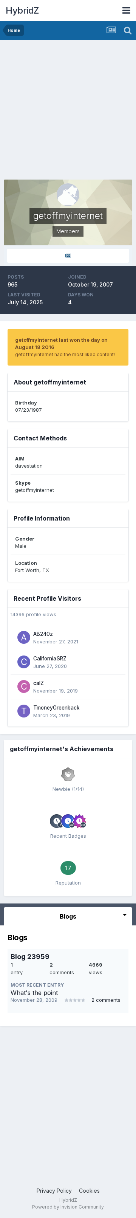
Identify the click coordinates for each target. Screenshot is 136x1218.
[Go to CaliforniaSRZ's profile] (23, 661)
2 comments (106, 1000)
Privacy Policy (54, 1190)
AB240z (43, 634)
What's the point (34, 992)
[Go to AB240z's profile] (23, 637)
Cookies (89, 1190)
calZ (38, 683)
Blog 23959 (30, 957)
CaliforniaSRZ (49, 658)
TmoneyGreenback (56, 708)
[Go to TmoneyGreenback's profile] (23, 711)
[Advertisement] (68, 111)
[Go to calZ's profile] (23, 686)
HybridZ (22, 10)
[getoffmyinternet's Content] (68, 255)
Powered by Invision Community (68, 1207)
